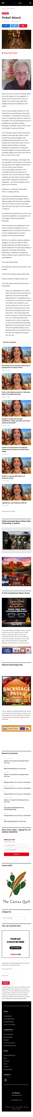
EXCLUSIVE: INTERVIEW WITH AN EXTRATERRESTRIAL (14, 808)
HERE (17, 717)
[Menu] (3, 3)
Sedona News (8, 1016)
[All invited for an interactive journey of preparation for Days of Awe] (16, 355)
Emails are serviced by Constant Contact (15, 998)
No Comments (15, 21)
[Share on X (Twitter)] (14, 26)
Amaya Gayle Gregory (11, 53)
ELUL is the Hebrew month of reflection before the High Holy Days (16, 393)
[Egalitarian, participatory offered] (16, 492)
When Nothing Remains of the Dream (15, 768)
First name (5, 975)
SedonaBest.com (16, 1100)
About (5, 1064)
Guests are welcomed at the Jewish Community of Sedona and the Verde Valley (15, 449)
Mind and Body (8, 1037)
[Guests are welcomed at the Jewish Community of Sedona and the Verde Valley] (16, 437)
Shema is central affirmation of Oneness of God (13, 477)
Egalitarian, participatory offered (14, 503)
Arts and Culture (8, 1034)
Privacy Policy (19, 1107)
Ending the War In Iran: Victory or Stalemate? (17, 782)
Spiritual (5, 13)
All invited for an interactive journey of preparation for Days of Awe (16, 367)
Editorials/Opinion (9, 1021)
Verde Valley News (9, 1019)
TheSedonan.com (16, 1095)
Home (3, 8)
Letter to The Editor (9, 1024)
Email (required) (7, 969)
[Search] (30, 3)
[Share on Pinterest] (23, 26)
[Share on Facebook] (6, 26)
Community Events (9, 1043)
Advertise (6, 1061)
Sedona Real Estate (9, 1055)
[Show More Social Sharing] (29, 26)
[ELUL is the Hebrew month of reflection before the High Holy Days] (16, 381)
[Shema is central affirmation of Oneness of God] (16, 465)
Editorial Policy (8, 1069)
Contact (6, 1066)
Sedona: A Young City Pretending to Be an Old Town (16, 762)
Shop (5, 1058)
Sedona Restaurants (10, 1045)
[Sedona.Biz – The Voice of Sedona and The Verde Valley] (16, 3)
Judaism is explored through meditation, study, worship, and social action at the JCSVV (16, 421)
